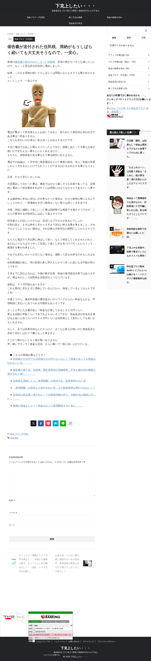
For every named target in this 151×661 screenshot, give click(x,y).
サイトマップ (88, 641)
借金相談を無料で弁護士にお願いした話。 (137, 232)
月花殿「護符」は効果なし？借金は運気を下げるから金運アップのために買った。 (137, 148)
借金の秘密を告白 (114, 17)
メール (13, 512)
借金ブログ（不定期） (36, 17)
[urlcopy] (70, 423)
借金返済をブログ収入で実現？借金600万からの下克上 (76, 652)
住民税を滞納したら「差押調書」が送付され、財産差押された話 (49, 380)
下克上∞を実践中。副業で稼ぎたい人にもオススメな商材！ (137, 251)
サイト (12, 525)
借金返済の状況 (75, 23)
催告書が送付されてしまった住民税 (35, 61)
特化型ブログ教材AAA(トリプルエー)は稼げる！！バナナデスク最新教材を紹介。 (137, 274)
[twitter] (33, 423)
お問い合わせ (74, 641)
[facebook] (41, 423)
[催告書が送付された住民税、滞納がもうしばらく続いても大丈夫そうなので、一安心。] (56, 423)
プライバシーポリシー (106, 641)
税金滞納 (14, 438)
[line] (63, 423)
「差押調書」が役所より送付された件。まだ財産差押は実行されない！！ (54, 387)
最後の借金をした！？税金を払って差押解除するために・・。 (48, 405)
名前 (12, 500)
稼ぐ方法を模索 (75, 17)
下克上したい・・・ (75, 5)
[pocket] (48, 423)
